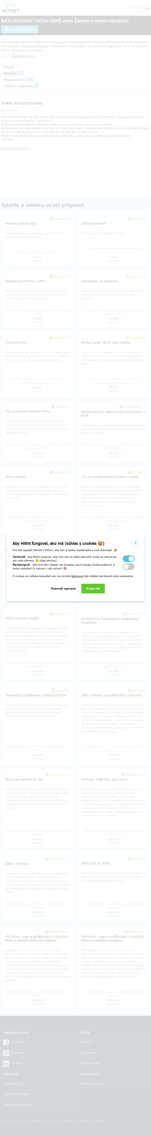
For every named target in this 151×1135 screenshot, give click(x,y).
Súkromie (77, 576)
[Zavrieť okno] (135, 543)
